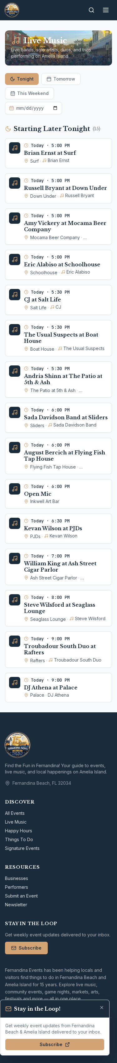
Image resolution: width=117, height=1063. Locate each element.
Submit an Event (21, 895)
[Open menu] (106, 10)
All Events (15, 813)
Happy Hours (18, 830)
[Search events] (91, 10)
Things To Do (19, 839)
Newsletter (16, 904)
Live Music (16, 822)
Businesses (16, 878)
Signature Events (22, 848)
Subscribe (30, 947)
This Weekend (33, 93)
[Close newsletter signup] (101, 1007)
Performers (16, 887)
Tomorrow (64, 78)
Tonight (25, 78)
